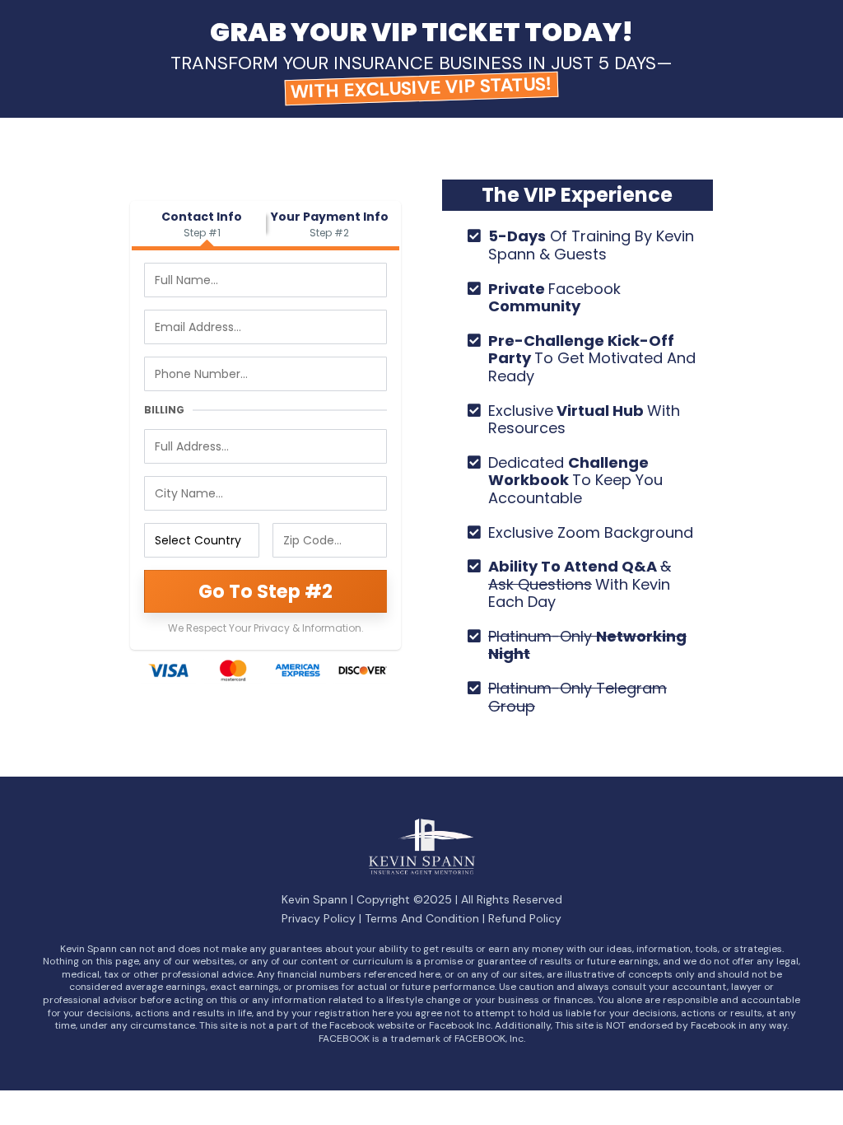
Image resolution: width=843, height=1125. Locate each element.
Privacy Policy (319, 918)
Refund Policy (524, 918)
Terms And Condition (422, 918)
